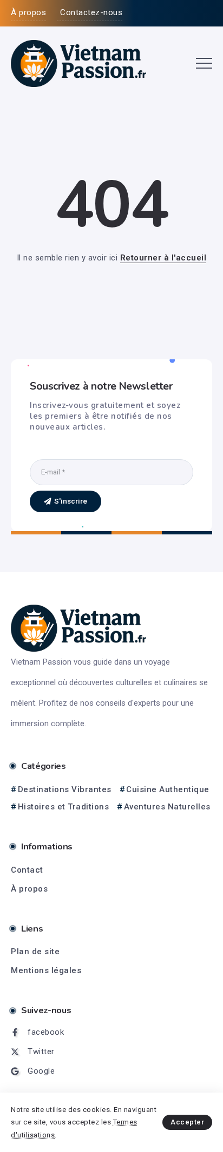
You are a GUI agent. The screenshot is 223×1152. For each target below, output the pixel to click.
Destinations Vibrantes (65, 789)
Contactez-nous (91, 12)
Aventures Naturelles (167, 807)
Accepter (187, 1122)
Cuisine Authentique (167, 789)
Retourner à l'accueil (163, 258)
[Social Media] (111, 1032)
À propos (28, 12)
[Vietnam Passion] (78, 63)
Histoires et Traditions (63, 807)
